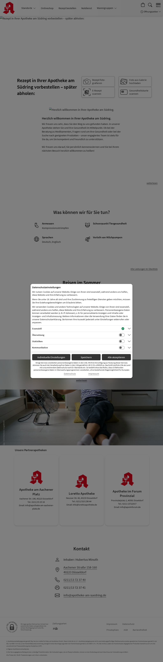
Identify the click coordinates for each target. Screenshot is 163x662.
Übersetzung (38, 335)
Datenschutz (70, 373)
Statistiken (37, 341)
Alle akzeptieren (116, 357)
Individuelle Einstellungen (51, 357)
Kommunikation (40, 347)
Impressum (93, 373)
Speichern (86, 357)
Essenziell (37, 328)
